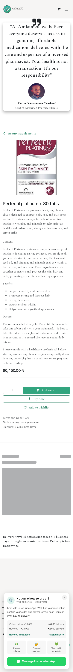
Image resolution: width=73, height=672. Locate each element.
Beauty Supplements (21, 133)
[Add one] (18, 390)
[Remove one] (6, 390)
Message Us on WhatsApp (39, 661)
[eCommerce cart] (59, 9)
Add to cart (49, 390)
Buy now (38, 399)
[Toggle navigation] (66, 9)
